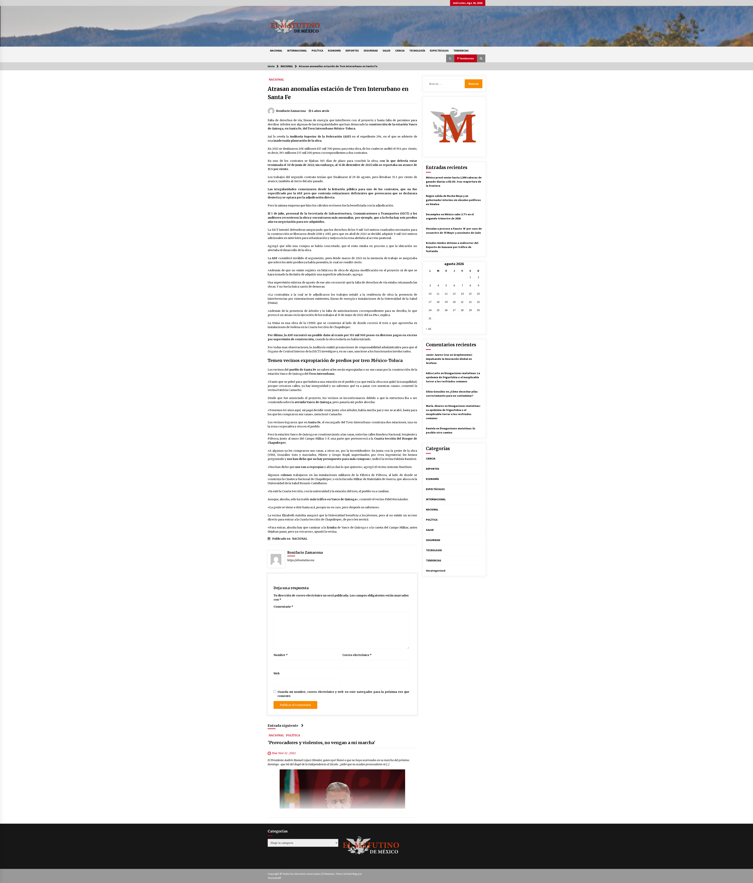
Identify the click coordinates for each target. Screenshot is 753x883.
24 (430, 310)
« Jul (428, 328)
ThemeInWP (275, 878)
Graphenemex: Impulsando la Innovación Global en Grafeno (449, 359)
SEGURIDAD (371, 50)
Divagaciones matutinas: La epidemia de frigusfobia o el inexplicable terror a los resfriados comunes (453, 377)
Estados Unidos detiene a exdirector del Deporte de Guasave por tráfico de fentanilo (452, 247)
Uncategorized (435, 570)
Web (277, 673)
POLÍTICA (317, 50)
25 (438, 310)
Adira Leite (433, 373)
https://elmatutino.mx (300, 560)
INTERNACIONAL (297, 50)
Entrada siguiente (283, 725)
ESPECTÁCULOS (439, 50)
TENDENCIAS (461, 50)
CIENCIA (400, 50)
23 (478, 302)
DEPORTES (352, 50)
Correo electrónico (357, 655)
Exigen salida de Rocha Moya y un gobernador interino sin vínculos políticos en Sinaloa (453, 200)
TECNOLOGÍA (417, 50)
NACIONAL (276, 50)
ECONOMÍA (334, 50)
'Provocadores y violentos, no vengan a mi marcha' (321, 742)
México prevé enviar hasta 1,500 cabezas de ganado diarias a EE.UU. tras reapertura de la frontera (454, 181)
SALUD (386, 50)
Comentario (283, 606)
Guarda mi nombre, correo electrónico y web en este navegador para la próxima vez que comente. (343, 694)
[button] (450, 58)
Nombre (281, 655)
